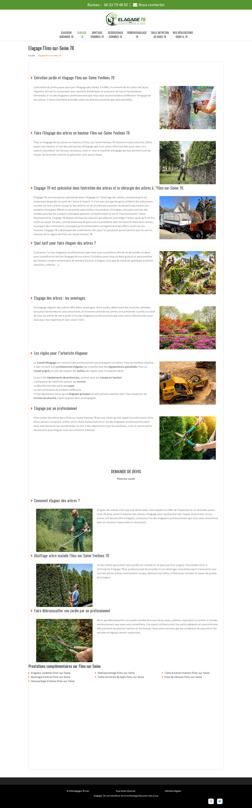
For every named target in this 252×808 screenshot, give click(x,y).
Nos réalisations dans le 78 (183, 35)
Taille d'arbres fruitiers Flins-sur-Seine (186, 673)
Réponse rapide (126, 478)
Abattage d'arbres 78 (97, 35)
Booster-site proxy (149, 795)
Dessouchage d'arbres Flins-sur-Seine (53, 681)
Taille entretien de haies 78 (160, 35)
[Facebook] (211, 801)
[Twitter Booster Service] (220, 801)
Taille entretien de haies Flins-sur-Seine (121, 677)
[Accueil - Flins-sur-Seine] (126, 19)
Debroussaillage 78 (137, 35)
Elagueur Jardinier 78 (66, 35)
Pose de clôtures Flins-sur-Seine (183, 677)
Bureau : (107, 4)
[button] (242, 798)
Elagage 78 (81, 35)
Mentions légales (173, 790)
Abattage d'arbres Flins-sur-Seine (50, 677)
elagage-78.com (81, 790)
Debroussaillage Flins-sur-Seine (116, 673)
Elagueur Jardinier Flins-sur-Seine (50, 673)
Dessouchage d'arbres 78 (115, 35)
